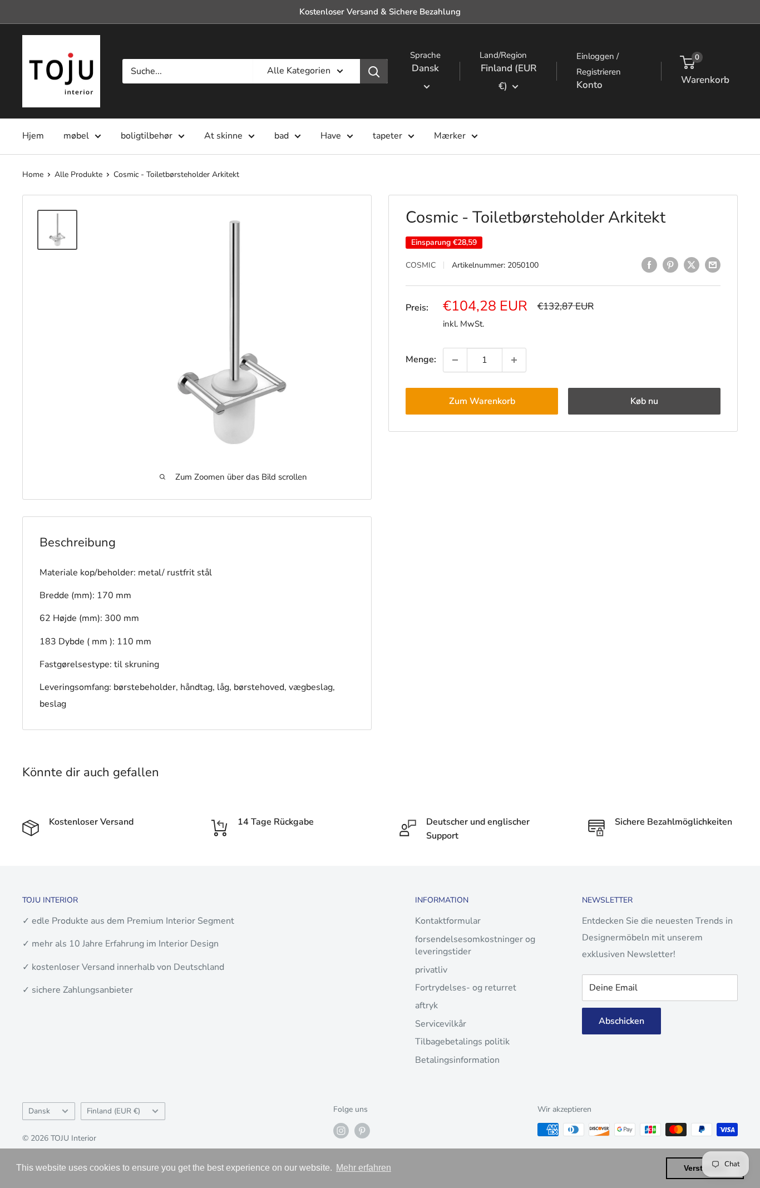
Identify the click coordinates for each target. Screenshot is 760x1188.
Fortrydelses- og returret (465, 988)
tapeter (387, 136)
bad (281, 136)
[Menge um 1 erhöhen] (514, 360)
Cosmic (421, 265)
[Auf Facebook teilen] (649, 265)
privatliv (431, 970)
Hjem (33, 136)
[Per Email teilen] (712, 265)
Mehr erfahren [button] (363, 1167)
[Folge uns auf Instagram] (341, 1130)
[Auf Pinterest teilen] (670, 265)
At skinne (223, 136)
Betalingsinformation (457, 1060)
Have (330, 136)
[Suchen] (374, 71)
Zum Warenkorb (482, 401)
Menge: (421, 359)
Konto (589, 84)
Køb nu (644, 401)
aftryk (426, 1005)
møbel (76, 136)
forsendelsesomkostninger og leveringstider (475, 945)
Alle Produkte (78, 174)
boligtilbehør (146, 136)
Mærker (450, 136)
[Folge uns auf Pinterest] (362, 1130)
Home (32, 174)
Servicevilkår (440, 1024)
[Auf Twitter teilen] (691, 265)
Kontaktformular (448, 921)
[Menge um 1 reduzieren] (455, 360)
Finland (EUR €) (113, 1111)
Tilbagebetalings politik (462, 1042)
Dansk (39, 1111)
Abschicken (621, 1021)
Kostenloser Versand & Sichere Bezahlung (380, 11)
